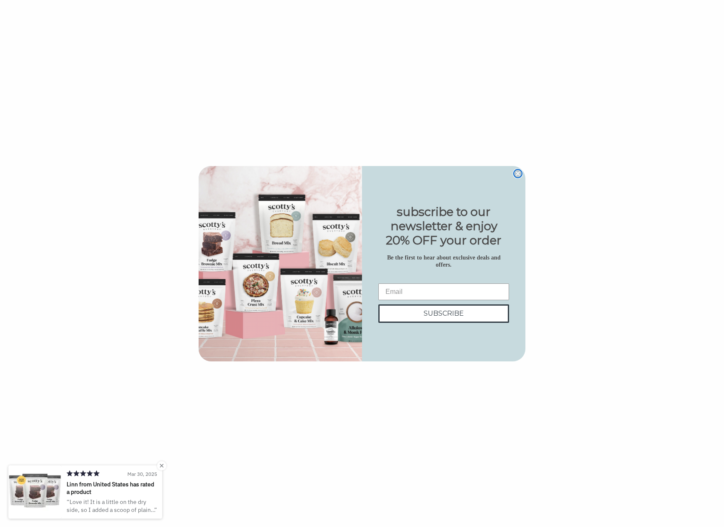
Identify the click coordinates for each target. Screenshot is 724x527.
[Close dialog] (518, 173)
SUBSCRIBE (444, 313)
